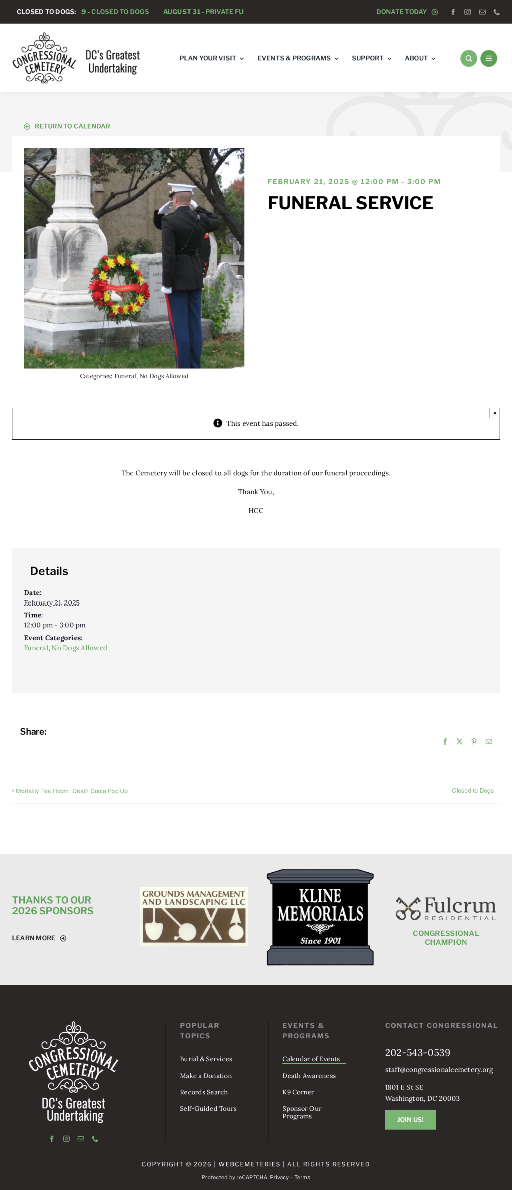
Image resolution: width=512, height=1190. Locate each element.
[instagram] (467, 12)
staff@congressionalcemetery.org (439, 1069)
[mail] (482, 12)
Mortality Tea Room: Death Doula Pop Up (72, 790)
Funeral (125, 376)
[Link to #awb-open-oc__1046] (468, 58)
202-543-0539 (417, 1052)
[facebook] (453, 12)
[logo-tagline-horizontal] (76, 34)
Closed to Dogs (473, 790)
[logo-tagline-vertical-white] (74, 1024)
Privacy (279, 1177)
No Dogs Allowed (164, 376)
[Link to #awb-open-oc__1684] (488, 58)
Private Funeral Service (186, 12)
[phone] (497, 12)
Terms (302, 1177)
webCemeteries (249, 1164)
